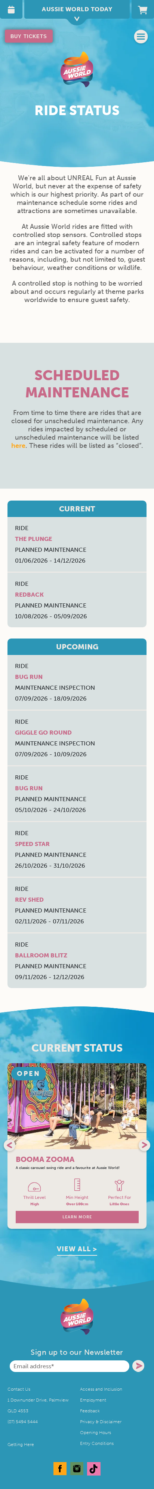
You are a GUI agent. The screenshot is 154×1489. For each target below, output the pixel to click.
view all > (77, 1249)
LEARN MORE (77, 1217)
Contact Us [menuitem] (18, 1389)
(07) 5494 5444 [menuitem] (22, 1421)
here (18, 446)
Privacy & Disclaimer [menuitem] (100, 1421)
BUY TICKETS (28, 36)
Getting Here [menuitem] (20, 1444)
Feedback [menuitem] (90, 1410)
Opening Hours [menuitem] (95, 1432)
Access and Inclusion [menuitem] (101, 1389)
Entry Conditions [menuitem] (97, 1443)
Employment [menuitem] (93, 1400)
